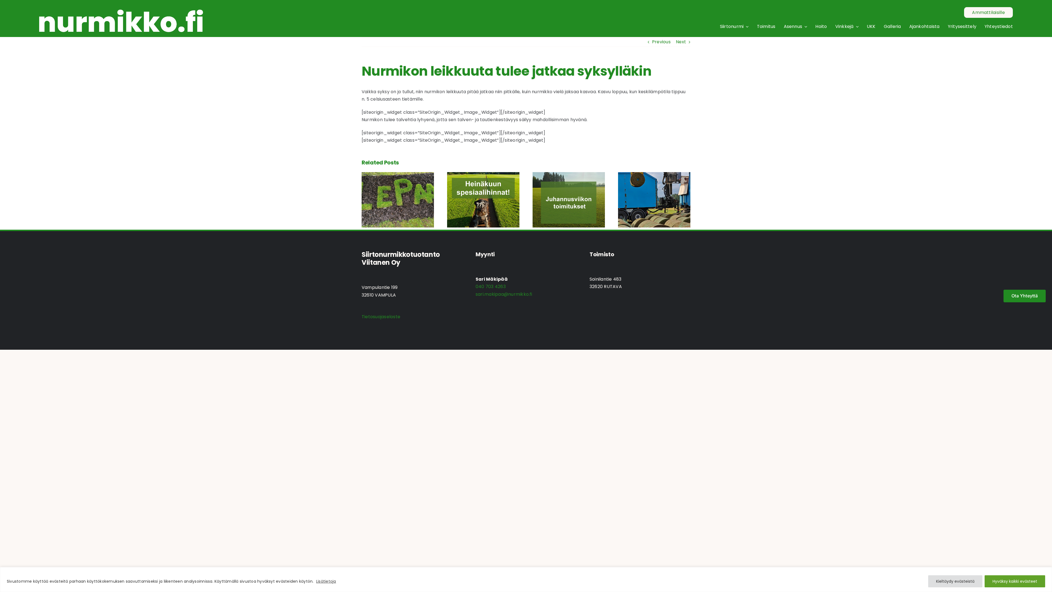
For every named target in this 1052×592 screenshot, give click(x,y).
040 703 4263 (491, 286)
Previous (661, 42)
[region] (526, 579)
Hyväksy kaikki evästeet (1015, 581)
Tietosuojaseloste (381, 317)
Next (681, 42)
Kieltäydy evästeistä (955, 581)
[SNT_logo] (121, 11)
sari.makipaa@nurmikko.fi (504, 294)
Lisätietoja (326, 581)
